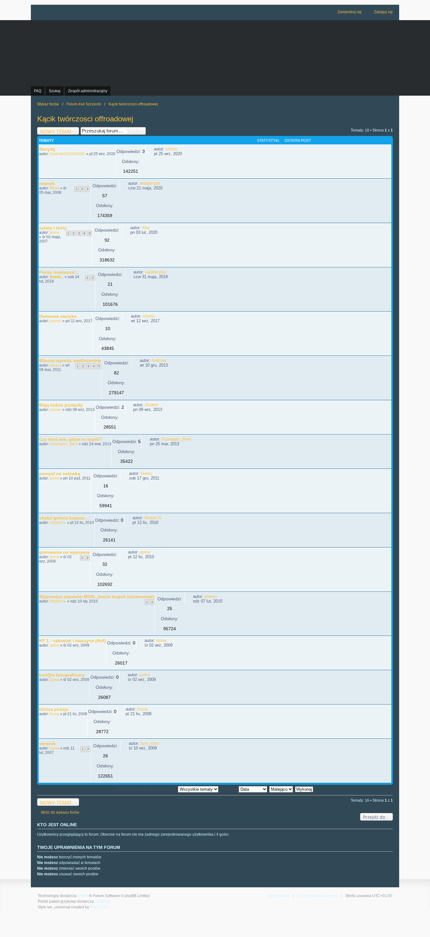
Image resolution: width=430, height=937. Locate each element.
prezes (55, 321)
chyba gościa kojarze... (63, 517)
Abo (145, 227)
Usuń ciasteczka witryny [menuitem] (317, 896)
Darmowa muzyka (57, 316)
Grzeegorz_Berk (64, 444)
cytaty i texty (53, 227)
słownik (47, 743)
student (151, 404)
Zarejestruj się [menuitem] (349, 12)
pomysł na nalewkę (59, 473)
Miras (54, 188)
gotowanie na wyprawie (64, 552)
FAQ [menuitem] (37, 91)
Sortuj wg (229, 789)
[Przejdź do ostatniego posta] (180, 149)
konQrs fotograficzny (62, 674)
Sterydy (47, 149)
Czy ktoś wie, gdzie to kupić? (70, 439)
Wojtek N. (58, 522)
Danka (146, 473)
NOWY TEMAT (56, 131)
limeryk (46, 183)
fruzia (54, 714)
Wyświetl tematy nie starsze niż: (147, 789)
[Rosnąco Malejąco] (281, 789)
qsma (54, 232)
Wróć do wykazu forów (60, 812)
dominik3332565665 (67, 154)
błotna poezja (53, 709)
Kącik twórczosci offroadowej (85, 119)
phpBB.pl (102, 901)
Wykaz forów (278, 896)
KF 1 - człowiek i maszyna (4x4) (72, 640)
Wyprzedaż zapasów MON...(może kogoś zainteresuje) (97, 596)
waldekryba (150, 183)
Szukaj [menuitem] (54, 91)
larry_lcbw (149, 743)
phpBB (83, 896)
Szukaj (132, 131)
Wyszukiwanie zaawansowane (141, 131)
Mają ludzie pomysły (61, 404)
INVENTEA (99, 907)
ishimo (172, 149)
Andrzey (159, 360)
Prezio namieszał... (59, 272)
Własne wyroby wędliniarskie (70, 360)
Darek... (57, 277)
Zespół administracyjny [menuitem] (87, 91)
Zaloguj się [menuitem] (383, 12)
